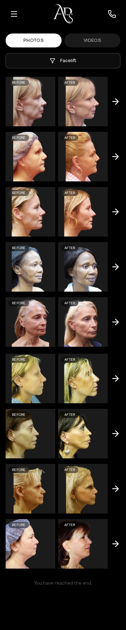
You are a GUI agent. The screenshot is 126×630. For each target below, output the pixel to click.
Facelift (68, 60)
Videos (92, 40)
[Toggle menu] (14, 14)
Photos (33, 40)
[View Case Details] (115, 101)
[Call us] (112, 14)
